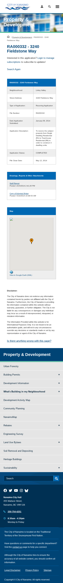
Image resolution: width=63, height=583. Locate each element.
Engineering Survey (13, 434)
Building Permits (12, 374)
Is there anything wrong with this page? (29, 340)
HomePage (8, 36)
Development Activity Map (17, 400)
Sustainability (10, 468)
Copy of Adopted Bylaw (19, 193)
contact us (17, 547)
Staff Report (14, 183)
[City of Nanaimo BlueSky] (27, 490)
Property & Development (22, 37)
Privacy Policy (32, 570)
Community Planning (14, 408)
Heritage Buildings (13, 459)
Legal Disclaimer (12, 570)
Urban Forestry (11, 366)
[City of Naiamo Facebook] (5, 490)
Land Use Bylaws (12, 442)
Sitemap (47, 570)
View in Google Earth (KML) (21, 275)
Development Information (16, 383)
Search (49, 6)
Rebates (8, 425)
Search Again (13, 69)
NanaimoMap (10, 417)
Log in (41, 6)
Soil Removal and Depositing (18, 451)
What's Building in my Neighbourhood (24, 391)
